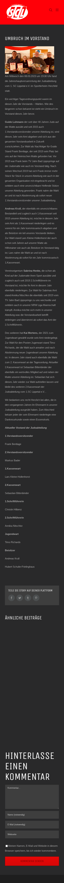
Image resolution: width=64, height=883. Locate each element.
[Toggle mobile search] (50, 10)
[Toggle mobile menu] (57, 10)
